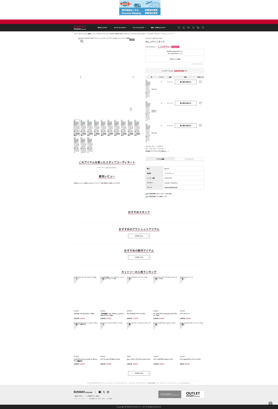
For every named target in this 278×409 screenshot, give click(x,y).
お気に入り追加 (200, 82)
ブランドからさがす (138, 27)
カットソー (158, 34)
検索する (203, 27)
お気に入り (193, 27)
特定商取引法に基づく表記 (97, 398)
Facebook (100, 392)
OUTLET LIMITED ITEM (154, 38)
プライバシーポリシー (80, 398)
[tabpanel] (107, 77)
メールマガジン (188, 27)
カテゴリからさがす (120, 27)
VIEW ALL (139, 236)
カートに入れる (198, 27)
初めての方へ (79, 396)
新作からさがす (102, 27)
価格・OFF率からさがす (158, 27)
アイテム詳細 (160, 159)
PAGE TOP (270, 404)
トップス (150, 34)
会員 (183, 27)
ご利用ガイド (179, 27)
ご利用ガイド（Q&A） (93, 396)
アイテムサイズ (189, 159)
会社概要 (109, 398)
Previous (81, 77)
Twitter (104, 392)
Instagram (108, 392)
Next (133, 77)
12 (131, 110)
